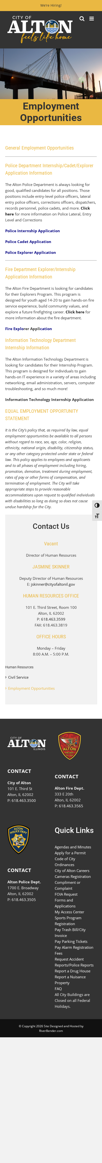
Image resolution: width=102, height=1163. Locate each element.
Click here (75, 311)
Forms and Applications (65, 903)
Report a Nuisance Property (70, 979)
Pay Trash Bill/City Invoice (70, 932)
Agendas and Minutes (73, 846)
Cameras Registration (73, 876)
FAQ (58, 988)
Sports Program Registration (68, 920)
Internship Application (38, 230)
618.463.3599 (53, 619)
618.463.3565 (71, 805)
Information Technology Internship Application (49, 399)
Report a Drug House (72, 970)
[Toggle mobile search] (81, 18)
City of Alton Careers (72, 870)
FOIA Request (66, 894)
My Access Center (69, 911)
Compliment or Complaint (67, 885)
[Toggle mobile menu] (92, 18)
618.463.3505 (24, 899)
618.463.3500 (24, 800)
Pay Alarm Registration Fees (74, 950)
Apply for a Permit (70, 852)
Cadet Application (34, 241)
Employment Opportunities (31, 688)
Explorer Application (36, 252)
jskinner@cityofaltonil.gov (53, 584)
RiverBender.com (51, 1031)
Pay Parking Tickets (71, 941)
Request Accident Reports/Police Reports (74, 962)
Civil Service (18, 677)
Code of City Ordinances (65, 861)
